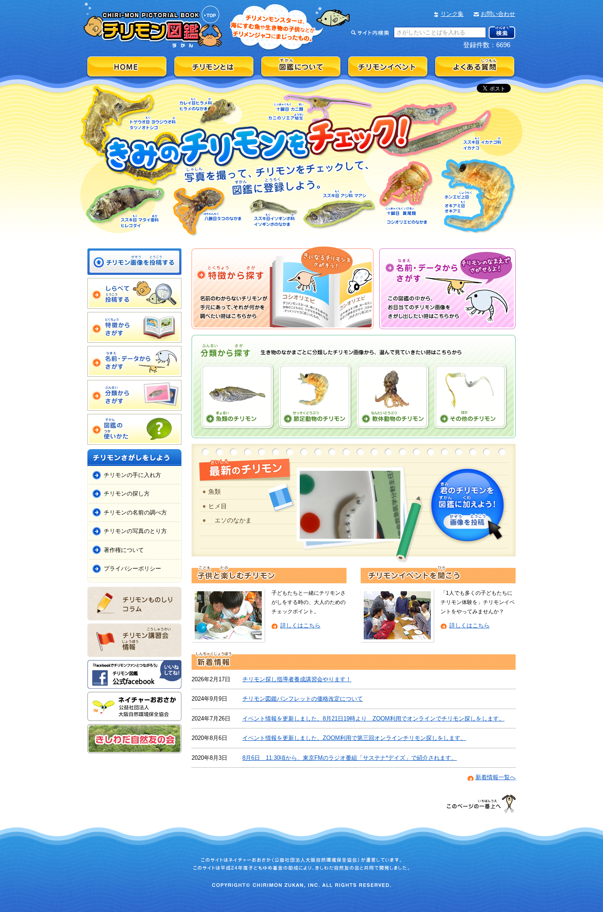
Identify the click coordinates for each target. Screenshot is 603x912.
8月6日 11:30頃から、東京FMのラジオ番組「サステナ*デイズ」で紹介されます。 (349, 757)
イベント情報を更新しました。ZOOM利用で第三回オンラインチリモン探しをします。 (354, 738)
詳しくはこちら (300, 625)
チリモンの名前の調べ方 (135, 512)
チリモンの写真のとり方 (135, 531)
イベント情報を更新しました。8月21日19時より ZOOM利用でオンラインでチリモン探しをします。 (373, 718)
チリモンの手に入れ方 (132, 475)
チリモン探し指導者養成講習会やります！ (296, 679)
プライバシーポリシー (132, 568)
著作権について (124, 550)
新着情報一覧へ (495, 777)
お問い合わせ (498, 14)
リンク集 (452, 14)
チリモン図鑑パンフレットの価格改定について (302, 698)
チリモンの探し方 (127, 493)
